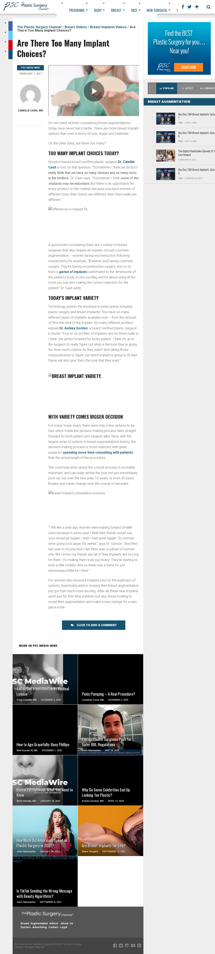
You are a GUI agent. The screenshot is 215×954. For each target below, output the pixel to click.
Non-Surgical (157, 10)
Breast (116, 10)
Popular (168, 88)
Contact (53, 927)
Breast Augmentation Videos (39, 923)
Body (98, 10)
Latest (189, 88)
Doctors (26, 927)
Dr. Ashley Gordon (73, 328)
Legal (63, 927)
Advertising (39, 927)
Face (134, 10)
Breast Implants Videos (108, 27)
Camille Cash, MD (30, 110)
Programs (77, 10)
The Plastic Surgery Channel (39, 27)
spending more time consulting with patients (98, 452)
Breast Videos (76, 27)
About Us (67, 923)
